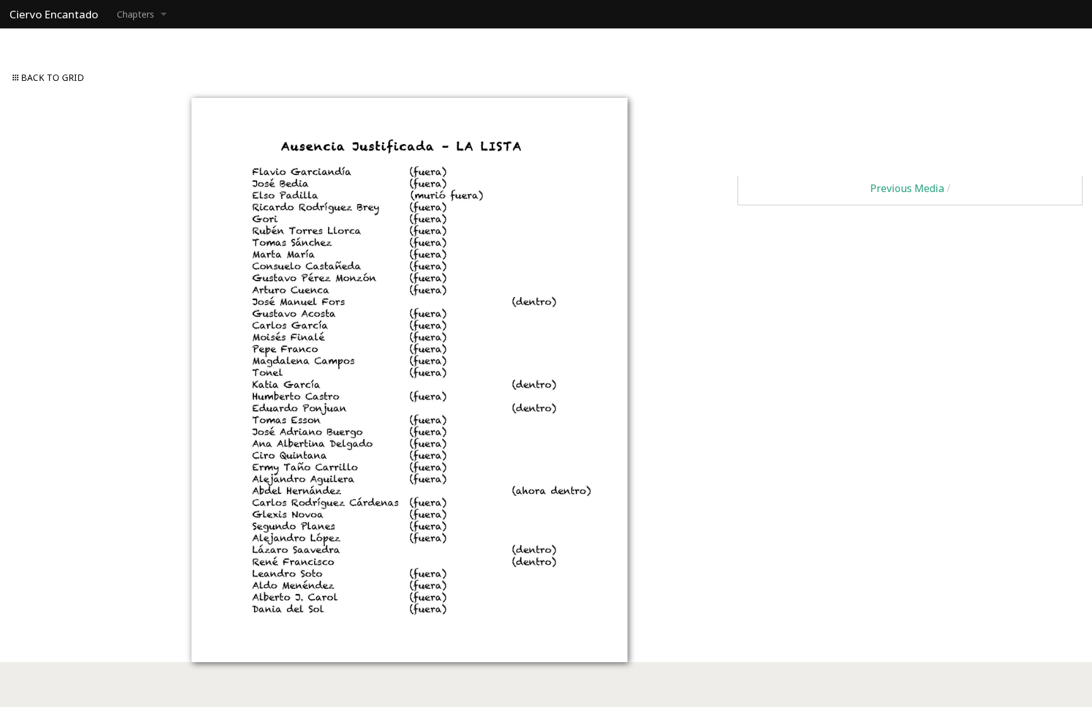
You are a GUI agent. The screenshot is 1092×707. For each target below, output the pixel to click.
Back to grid (51, 77)
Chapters (135, 14)
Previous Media (907, 188)
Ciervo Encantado (53, 14)
